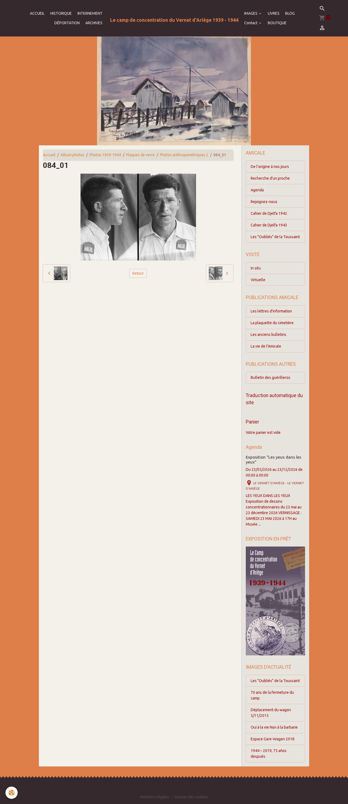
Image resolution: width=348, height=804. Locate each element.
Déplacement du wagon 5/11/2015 (271, 713)
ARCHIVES (93, 23)
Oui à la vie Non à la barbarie (274, 727)
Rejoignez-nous (264, 202)
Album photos (72, 155)
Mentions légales (154, 797)
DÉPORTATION (67, 23)
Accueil (49, 155)
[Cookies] (11, 793)
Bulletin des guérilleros (270, 377)
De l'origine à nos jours (270, 166)
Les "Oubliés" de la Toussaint (275, 237)
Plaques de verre (140, 155)
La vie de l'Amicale (266, 346)
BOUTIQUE (277, 23)
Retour (138, 273)
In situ (256, 268)
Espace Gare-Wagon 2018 (272, 739)
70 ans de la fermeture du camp (272, 695)
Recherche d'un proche (270, 178)
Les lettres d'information (271, 311)
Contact (251, 23)
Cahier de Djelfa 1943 (269, 225)
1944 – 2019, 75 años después (269, 753)
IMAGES (251, 13)
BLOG (290, 13)
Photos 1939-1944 (105, 155)
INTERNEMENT (89, 13)
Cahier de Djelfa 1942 (269, 213)
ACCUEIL (37, 13)
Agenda (257, 190)
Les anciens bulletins (268, 334)
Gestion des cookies (191, 797)
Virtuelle (258, 280)
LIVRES (273, 13)
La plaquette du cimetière (272, 323)
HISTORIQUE (61, 13)
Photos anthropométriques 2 (184, 155)
